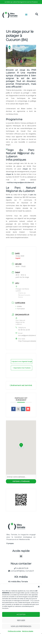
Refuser (21, 620)
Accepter (21, 614)
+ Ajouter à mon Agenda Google (21, 361)
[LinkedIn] (23, 409)
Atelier (19, 306)
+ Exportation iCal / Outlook (21, 368)
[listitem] (21, 2)
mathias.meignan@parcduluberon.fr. (20, 182)
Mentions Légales (27, 631)
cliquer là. (10, 174)
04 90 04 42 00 (24, 330)
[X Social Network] (18, 409)
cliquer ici (27, 169)
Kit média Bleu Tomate (17, 582)
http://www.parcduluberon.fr (29, 341)
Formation (21, 309)
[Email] (28, 409)
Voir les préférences (21, 626)
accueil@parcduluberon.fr (28, 335)
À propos (10, 543)
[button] (39, 587)
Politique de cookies (14, 631)
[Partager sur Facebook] (13, 409)
